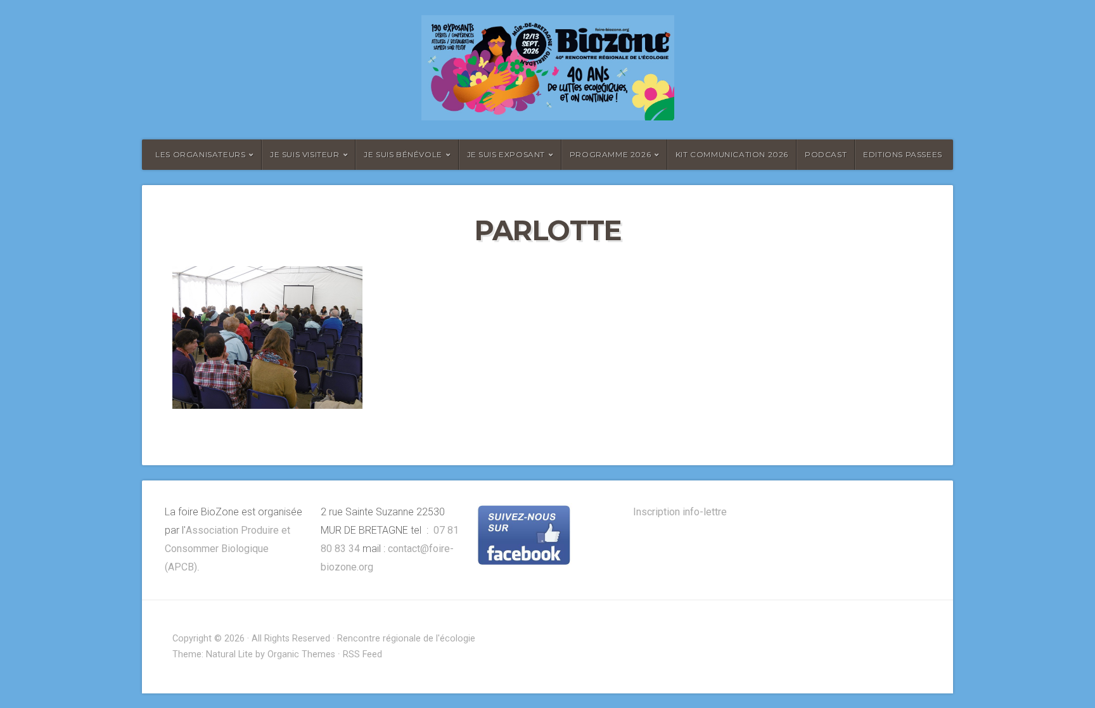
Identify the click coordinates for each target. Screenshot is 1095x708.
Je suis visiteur (305, 154)
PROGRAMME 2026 (610, 154)
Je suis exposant (506, 154)
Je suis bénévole (403, 154)
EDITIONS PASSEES (902, 154)
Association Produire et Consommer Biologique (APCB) (227, 548)
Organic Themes (301, 654)
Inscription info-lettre (680, 512)
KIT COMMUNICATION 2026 (732, 154)
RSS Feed (362, 654)
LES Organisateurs (200, 154)
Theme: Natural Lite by (219, 654)
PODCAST (826, 154)
